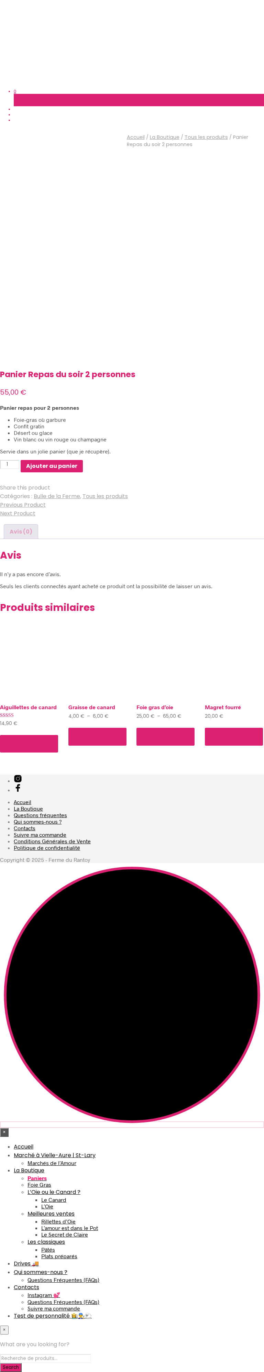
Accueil (136, 137)
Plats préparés (59, 1256)
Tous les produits (206, 137)
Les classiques (46, 1242)
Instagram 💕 (44, 1295)
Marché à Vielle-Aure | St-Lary (55, 1155)
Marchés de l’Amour (52, 1163)
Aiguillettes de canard (28, 707)
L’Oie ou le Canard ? (54, 1192)
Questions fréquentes (40, 815)
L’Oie (47, 1206)
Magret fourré (223, 707)
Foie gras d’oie (154, 707)
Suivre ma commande (40, 834)
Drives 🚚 (26, 1263)
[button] (15, 91)
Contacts (24, 828)
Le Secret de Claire (64, 1234)
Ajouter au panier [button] (21, 743)
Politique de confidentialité (47, 847)
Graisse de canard (91, 707)
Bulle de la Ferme (57, 496)
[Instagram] (18, 780)
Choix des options (88, 736)
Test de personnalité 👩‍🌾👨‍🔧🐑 (53, 1316)
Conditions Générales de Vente (52, 841)
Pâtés (48, 1249)
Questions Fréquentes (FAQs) (63, 1279)
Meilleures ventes (51, 1214)
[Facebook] (18, 790)
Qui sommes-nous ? (38, 821)
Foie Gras (39, 1184)
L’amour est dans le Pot (69, 1228)
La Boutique (164, 137)
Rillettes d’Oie (58, 1221)
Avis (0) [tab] (21, 532)
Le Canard (53, 1199)
